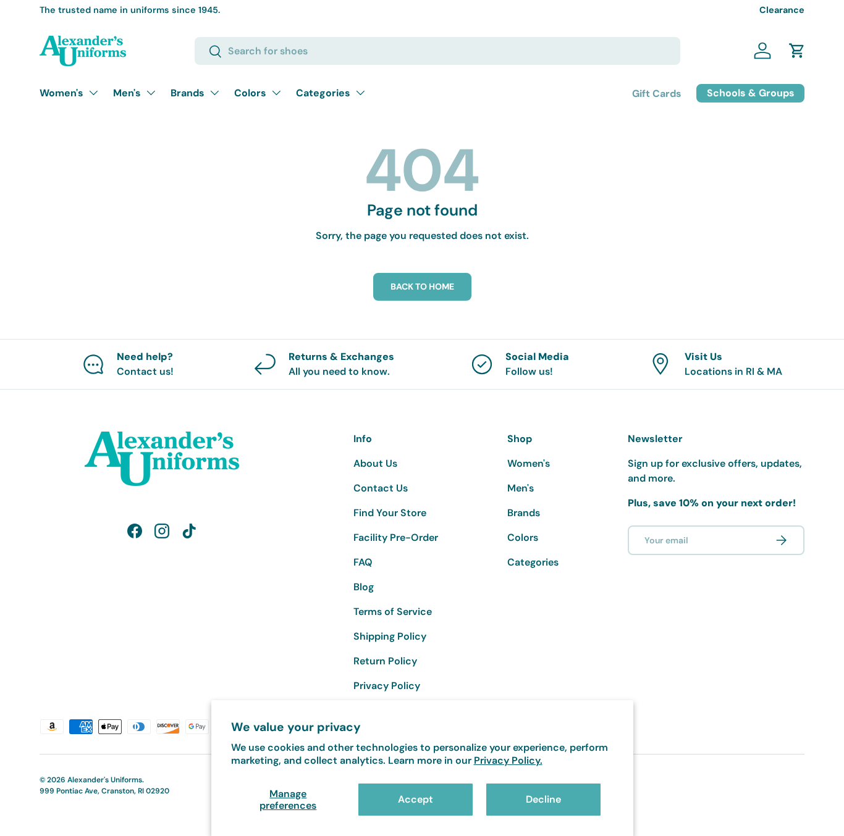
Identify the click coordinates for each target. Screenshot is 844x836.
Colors (250, 92)
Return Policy (385, 660)
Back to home (422, 286)
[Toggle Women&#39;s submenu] (93, 92)
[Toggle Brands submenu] (214, 92)
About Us (375, 463)
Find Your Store (389, 512)
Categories (323, 92)
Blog (363, 586)
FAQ (363, 562)
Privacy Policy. (508, 760)
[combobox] (438, 51)
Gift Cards (657, 93)
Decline (543, 799)
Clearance (781, 9)
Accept (415, 799)
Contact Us (380, 488)
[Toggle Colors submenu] (276, 92)
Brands (188, 92)
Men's (127, 92)
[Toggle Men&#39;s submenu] (150, 92)
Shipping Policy (389, 636)
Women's (61, 92)
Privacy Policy (386, 685)
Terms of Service (392, 611)
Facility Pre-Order (395, 537)
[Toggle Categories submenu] (360, 92)
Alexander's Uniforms (104, 780)
